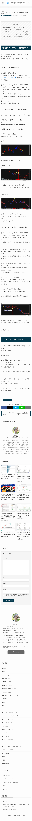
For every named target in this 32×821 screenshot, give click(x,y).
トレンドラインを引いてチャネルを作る (18, 34)
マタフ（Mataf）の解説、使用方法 (12, 746)
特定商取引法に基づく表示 (9, 809)
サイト (4, 589)
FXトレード (6, 675)
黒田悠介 (16, 436)
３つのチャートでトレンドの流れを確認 (18, 32)
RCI (4, 702)
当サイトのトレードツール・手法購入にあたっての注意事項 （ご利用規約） (16, 805)
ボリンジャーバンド (8, 743)
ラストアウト (6, 789)
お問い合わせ (6, 775)
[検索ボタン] (29, 3)
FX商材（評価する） (8, 685)
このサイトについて (8, 779)
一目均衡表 (6, 753)
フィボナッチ (6, 736)
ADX (4, 668)
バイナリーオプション (8, 729)
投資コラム (6, 760)
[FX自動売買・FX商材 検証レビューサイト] (16, 3)
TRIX (4, 709)
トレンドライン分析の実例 (14, 29)
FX (4, 671)
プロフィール (16, 652)
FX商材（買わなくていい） (10, 688)
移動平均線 (6, 763)
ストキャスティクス (8, 719)
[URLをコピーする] (28, 407)
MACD (5, 698)
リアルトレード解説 (6, 15)
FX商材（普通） (7, 678)
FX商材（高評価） (8, 692)
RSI (4, 705)
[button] (4, 407)
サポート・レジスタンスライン (11, 715)
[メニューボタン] (2, 3)
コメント (5, 558)
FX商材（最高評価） (8, 682)
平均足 (5, 756)
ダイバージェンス (7, 722)
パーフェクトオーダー (8, 732)
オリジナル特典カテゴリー (10, 712)
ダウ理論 (5, 726)
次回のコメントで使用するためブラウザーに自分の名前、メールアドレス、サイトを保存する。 (17, 595)
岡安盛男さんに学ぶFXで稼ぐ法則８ (15, 27)
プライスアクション (8, 739)
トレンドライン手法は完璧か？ (14, 36)
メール (5, 583)
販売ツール (6, 785)
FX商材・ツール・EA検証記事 (10, 782)
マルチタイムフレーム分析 (8, 77)
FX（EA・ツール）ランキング (10, 695)
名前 (4, 578)
